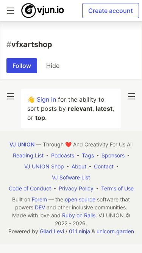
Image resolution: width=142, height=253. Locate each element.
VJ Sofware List (71, 177)
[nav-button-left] (10, 96)
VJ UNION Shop (44, 166)
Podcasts (62, 155)
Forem (39, 199)
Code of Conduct (30, 188)
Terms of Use (117, 188)
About (79, 166)
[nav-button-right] (131, 96)
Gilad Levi (52, 231)
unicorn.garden (115, 231)
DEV (40, 207)
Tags (88, 155)
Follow (21, 65)
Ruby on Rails (78, 215)
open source (80, 199)
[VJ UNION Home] (43, 10)
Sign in (46, 99)
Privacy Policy (76, 188)
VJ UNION (21, 144)
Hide (52, 65)
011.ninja (79, 231)
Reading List (28, 155)
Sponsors (113, 155)
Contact (104, 166)
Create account (110, 10)
